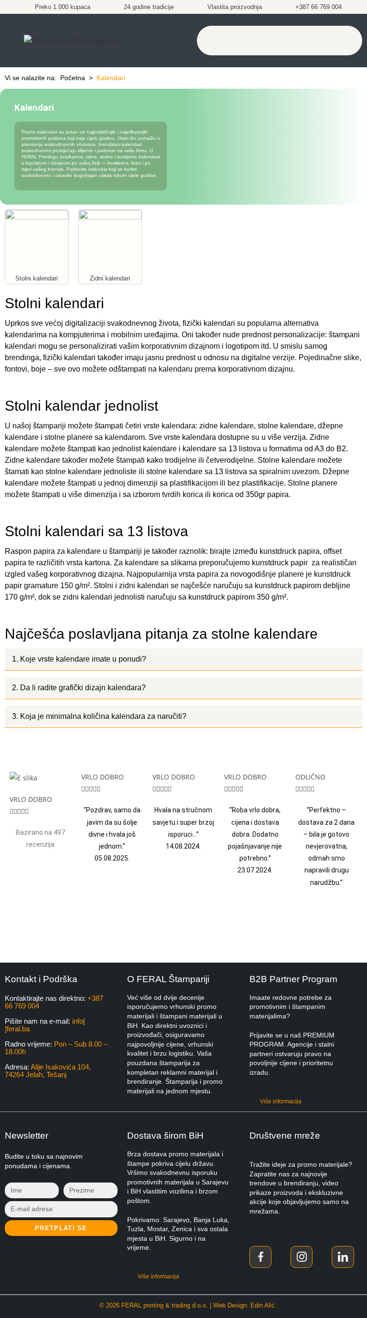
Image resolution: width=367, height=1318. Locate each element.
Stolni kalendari (36, 278)
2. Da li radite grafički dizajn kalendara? (79, 688)
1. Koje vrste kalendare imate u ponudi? (79, 659)
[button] (279, 40)
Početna (72, 78)
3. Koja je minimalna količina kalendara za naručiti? (99, 716)
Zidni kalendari (110, 278)
